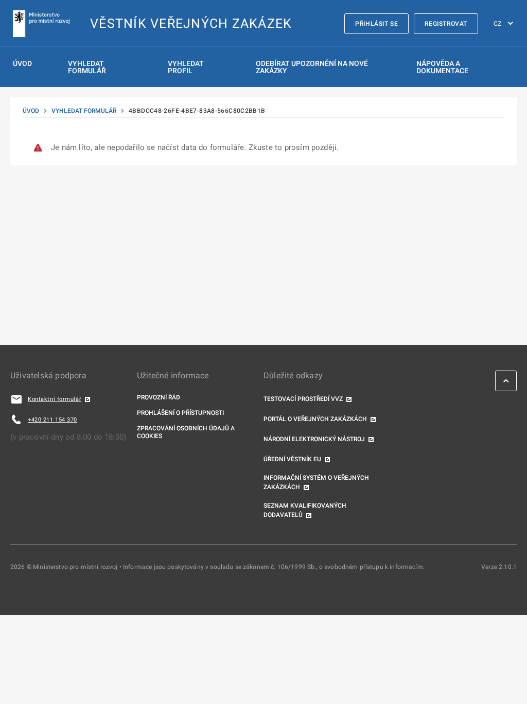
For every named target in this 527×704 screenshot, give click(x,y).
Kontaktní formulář (54, 399)
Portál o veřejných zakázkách (315, 419)
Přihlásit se (376, 23)
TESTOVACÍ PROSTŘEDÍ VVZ (303, 399)
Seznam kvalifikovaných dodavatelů (305, 510)
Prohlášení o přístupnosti (180, 412)
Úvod (22, 63)
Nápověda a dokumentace (442, 67)
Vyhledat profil (186, 67)
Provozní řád (158, 397)
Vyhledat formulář (87, 67)
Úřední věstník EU (292, 459)
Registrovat (446, 23)
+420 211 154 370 (52, 420)
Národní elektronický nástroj (314, 439)
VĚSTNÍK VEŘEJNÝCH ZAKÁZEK (191, 23)
